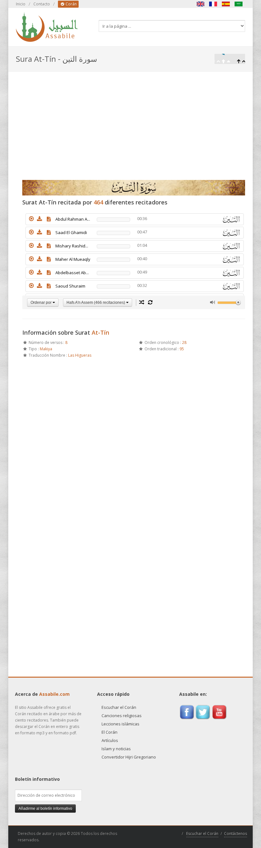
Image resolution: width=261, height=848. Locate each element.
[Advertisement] (130, 119)
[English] (200, 4)
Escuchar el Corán (119, 707)
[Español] (226, 4)
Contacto (41, 4)
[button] (31, 219)
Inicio (20, 4)
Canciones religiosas (122, 715)
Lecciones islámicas (120, 724)
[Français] (213, 4)
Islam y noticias (116, 749)
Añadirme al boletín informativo (45, 808)
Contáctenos (235, 833)
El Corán (109, 732)
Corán (71, 4)
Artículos (110, 740)
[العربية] (238, 4)
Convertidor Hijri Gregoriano (129, 757)
